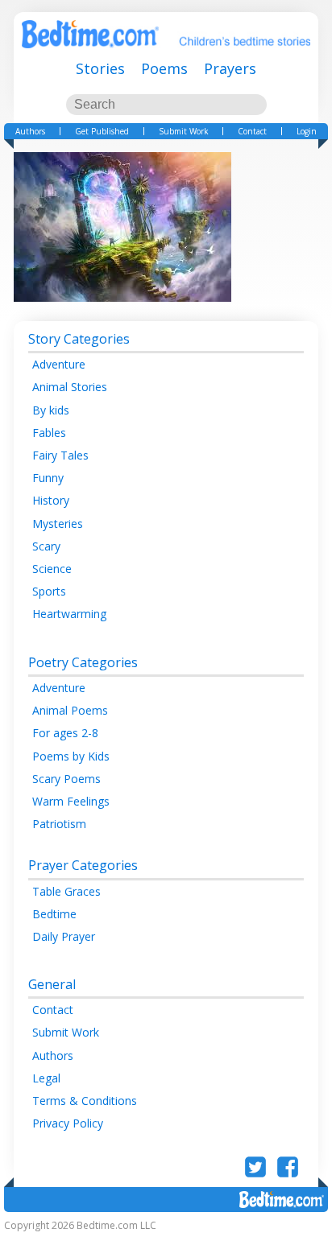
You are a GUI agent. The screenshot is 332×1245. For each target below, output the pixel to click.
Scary (46, 546)
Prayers (230, 68)
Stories (100, 68)
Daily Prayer (63, 936)
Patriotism (59, 823)
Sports (49, 591)
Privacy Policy (67, 1123)
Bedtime (54, 913)
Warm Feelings (71, 801)
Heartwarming (69, 613)
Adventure (58, 364)
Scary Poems (66, 778)
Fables (49, 432)
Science (52, 568)
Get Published (102, 131)
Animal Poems (70, 710)
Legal (46, 1078)
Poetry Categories (83, 662)
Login (307, 131)
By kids (50, 410)
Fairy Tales (60, 455)
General (52, 984)
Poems (164, 68)
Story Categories (79, 339)
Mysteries (57, 523)
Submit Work (184, 131)
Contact (252, 131)
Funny (48, 477)
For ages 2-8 (65, 732)
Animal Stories (69, 386)
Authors (30, 131)
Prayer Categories (83, 865)
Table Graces (66, 891)
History (50, 500)
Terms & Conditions (84, 1100)
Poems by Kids (71, 756)
